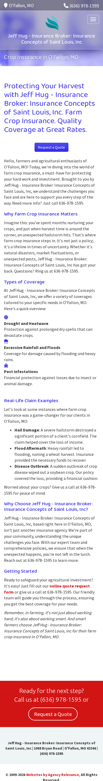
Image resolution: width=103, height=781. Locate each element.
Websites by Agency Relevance (52, 774)
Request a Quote (51, 147)
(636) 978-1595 (84, 6)
